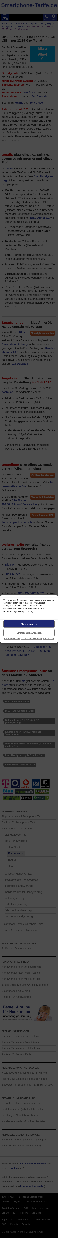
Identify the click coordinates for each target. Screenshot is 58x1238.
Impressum (48, 638)
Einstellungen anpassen (29, 632)
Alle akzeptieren (29, 623)
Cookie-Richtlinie (12, 638)
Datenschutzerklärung (31, 638)
